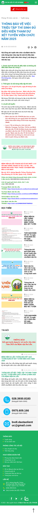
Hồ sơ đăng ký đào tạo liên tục (14, 469)
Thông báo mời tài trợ (11, 475)
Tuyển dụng (8, 439)
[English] (28, 2)
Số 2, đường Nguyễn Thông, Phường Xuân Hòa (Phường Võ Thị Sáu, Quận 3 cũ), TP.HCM (15, 484)
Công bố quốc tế (10, 471)
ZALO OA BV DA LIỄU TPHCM (15, 490)
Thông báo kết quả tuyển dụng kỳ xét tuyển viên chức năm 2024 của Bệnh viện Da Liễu (30, 254)
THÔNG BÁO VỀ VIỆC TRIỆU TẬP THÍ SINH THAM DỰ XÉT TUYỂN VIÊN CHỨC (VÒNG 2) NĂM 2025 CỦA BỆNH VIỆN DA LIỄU (19, 374)
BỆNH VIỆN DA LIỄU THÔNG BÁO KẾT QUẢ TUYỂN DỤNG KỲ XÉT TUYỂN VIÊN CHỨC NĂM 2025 (18, 359)
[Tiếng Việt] (25, 2)
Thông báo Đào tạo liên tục (13, 473)
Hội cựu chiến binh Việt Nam (13, 462)
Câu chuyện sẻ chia (11, 448)
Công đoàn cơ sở (10, 460)
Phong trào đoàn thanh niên (13, 458)
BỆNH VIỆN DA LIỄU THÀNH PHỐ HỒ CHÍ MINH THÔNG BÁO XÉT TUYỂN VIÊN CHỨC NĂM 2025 (30, 222)
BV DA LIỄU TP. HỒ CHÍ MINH (14, 2)
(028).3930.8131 (11, 488)
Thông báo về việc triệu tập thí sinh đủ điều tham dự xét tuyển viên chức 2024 (30, 287)
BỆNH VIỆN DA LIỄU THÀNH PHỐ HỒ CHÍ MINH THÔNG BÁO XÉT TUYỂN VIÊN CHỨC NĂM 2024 (30, 304)
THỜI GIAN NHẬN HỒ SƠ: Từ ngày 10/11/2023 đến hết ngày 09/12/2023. (30, 319)
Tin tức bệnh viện (10, 441)
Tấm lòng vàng (9, 451)
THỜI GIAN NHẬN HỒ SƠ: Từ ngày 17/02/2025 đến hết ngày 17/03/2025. (30, 236)
